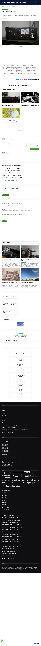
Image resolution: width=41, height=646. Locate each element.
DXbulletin (3, 420)
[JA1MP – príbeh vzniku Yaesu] (11, 97)
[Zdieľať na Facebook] (2, 18)
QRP (2, 422)
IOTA (3, 478)
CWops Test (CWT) (5, 438)
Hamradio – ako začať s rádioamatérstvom (9, 427)
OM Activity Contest (6, 480)
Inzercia (3, 216)
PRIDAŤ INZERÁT (5, 194)
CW (13, 475)
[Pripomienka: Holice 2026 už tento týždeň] (30, 97)
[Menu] (38, 2)
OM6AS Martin (4, 495)
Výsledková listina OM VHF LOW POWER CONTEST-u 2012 (12, 531)
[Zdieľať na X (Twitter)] (4, 18)
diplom (16, 475)
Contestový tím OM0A (5, 509)
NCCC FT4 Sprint (5, 444)
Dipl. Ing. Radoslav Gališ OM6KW (20, 371)
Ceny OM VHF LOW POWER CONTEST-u (9, 519)
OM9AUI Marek (4, 499)
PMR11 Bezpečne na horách (6, 511)
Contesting (4, 413)
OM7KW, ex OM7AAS (5, 507)
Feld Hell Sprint (4, 458)
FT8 (33, 475)
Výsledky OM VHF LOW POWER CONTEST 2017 (10, 539)
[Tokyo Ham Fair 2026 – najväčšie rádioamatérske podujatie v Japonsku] (11, 113)
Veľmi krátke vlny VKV (6, 205)
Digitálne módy (4, 418)
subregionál (25, 482)
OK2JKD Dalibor (4, 504)
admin (6, 15)
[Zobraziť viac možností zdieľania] (8, 18)
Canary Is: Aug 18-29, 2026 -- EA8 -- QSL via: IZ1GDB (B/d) (11, 165)
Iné (2, 213)
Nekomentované (27, 15)
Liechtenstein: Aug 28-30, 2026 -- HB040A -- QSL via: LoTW (12, 177)
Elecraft (26, 475)
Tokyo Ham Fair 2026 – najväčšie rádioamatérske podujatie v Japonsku (9, 121)
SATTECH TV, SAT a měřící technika (20, 335)
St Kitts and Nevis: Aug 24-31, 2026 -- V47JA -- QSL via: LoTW (12, 172)
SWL (30, 482)
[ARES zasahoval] (20, 33)
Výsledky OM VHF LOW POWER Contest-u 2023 (10, 553)
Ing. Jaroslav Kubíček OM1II (21, 376)
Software (3, 417)
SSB (15, 483)
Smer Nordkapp (25, 85)
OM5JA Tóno (4, 500)
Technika (3, 209)
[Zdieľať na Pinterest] (6, 18)
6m (3, 473)
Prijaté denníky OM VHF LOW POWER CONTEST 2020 (11, 543)
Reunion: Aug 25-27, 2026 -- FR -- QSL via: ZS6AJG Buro (11, 173)
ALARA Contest (4, 461)
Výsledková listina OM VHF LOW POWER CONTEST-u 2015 (12, 536)
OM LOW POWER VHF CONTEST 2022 (8, 548)
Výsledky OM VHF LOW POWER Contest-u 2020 (10, 544)
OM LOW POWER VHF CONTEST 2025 (8, 558)
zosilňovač (18, 485)
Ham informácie (4, 415)
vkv (3, 485)
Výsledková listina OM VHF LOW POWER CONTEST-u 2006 (12, 520)
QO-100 (23, 480)
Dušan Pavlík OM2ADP (20, 396)
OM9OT (37, 478)
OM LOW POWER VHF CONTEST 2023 (8, 551)
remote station (35, 480)
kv (22, 478)
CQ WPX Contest (34, 473)
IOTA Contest (7, 478)
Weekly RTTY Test (5, 447)
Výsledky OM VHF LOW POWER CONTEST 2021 (10, 546)
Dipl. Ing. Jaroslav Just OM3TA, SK (20, 354)
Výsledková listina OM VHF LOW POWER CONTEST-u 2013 (12, 532)
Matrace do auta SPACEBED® (20, 336)
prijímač (18, 480)
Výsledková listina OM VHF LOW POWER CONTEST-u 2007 (12, 524)
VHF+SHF (3, 408)
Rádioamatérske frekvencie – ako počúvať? (9, 425)
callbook (20, 473)
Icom (36, 475)
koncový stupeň (18, 478)
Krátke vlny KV (4, 202)
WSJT (7, 485)
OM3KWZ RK (4, 492)
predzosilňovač (14, 480)
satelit (8, 482)
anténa (10, 473)
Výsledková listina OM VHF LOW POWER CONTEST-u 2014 (12, 534)
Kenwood (12, 478)
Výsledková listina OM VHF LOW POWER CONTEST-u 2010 (12, 527)
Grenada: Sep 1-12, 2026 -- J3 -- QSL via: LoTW (9, 180)
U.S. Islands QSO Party (6, 464)
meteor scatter (28, 478)
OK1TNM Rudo (4, 502)
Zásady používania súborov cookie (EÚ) (8, 432)
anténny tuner (15, 473)
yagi (14, 485)
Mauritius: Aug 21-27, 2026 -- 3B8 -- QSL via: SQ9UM (11, 168)
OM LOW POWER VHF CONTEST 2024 (8, 555)
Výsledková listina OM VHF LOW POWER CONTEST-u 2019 (12, 541)
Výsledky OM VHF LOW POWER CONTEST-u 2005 (10, 517)
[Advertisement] (20, 56)
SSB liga (19, 482)
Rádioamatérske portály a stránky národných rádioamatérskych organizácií (15, 429)
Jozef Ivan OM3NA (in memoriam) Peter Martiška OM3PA (20, 383)
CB (22, 473)
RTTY (3, 482)
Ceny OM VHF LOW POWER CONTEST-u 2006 (10, 522)
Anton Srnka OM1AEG (20, 390)
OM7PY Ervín (4, 497)
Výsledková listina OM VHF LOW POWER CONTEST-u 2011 (12, 529)
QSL (31, 480)
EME (30, 475)
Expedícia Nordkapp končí (14, 85)
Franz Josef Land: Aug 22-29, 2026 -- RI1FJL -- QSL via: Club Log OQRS (14, 170)
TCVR (34, 482)
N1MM (33, 478)
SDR (12, 482)
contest (27, 473)
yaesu (11, 485)
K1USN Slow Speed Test (6, 453)
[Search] (36, 2)
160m (6, 473)
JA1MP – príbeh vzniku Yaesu (7, 105)
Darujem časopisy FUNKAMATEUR (11, 188)
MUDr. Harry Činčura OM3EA (20, 365)
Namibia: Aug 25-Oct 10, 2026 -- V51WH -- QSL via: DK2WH (12, 175)
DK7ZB (20, 475)
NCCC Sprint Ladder (5, 450)
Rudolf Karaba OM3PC (20, 360)
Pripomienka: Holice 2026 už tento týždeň (30, 105)
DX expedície (6, 162)
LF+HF (3, 406)
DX (23, 475)
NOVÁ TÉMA (4, 220)
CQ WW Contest (6, 475)
